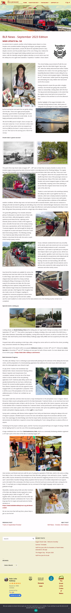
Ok (36, 610)
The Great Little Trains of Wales (61, 587)
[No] (69, 608)
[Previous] (6, 153)
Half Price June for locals (42, 555)
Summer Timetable (41, 544)
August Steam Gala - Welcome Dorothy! (47, 542)
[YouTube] (68, 2)
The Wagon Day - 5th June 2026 (45, 552)
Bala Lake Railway (13, 2)
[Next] (65, 153)
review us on (14, 595)
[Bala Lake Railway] (3, 2)
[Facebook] (66, 2)
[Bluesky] (69, 2)
